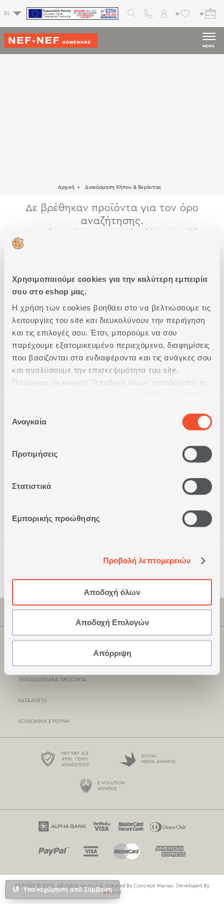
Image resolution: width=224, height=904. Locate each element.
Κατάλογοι (32, 700)
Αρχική (66, 187)
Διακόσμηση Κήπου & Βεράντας (123, 187)
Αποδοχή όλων (112, 592)
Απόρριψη (112, 653)
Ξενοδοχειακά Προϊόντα (52, 679)
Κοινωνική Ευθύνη (43, 721)
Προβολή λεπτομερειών (147, 560)
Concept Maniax (153, 885)
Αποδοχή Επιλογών (112, 622)
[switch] (197, 454)
